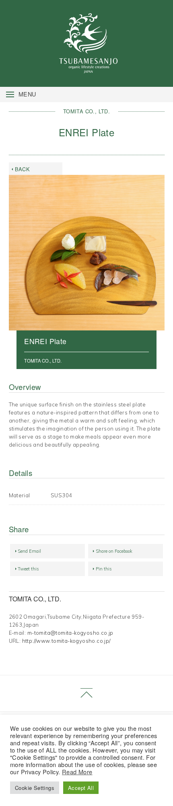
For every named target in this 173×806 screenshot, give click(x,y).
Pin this (104, 569)
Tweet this (28, 569)
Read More (77, 771)
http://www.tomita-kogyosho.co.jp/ (66, 641)
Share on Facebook (114, 551)
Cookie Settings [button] (34, 788)
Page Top (86, 693)
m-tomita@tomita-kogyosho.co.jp (70, 633)
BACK (22, 169)
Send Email (29, 551)
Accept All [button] (81, 788)
